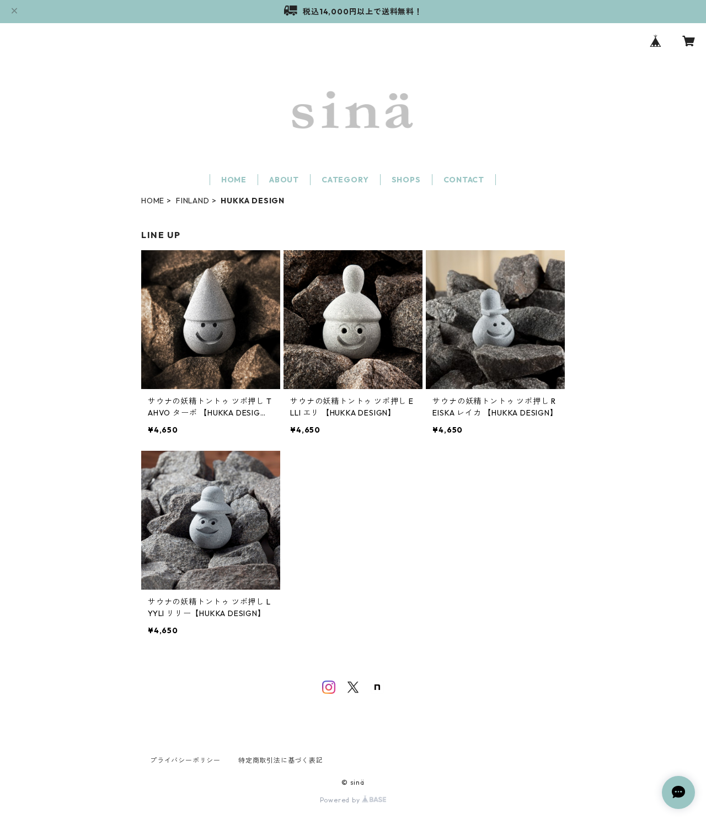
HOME (234, 180)
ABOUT (284, 180)
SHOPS (406, 180)
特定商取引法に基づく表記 (280, 760)
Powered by (341, 800)
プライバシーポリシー (185, 760)
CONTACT (464, 180)
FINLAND (193, 201)
